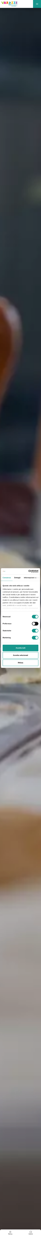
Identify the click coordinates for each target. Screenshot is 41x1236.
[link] (37, 4)
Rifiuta (20, 663)
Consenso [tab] (7, 578)
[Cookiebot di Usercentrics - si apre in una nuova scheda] (28, 571)
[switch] (35, 623)
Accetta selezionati (20, 655)
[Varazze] (9, 4)
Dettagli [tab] (17, 578)
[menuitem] (37, 4)
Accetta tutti (20, 648)
